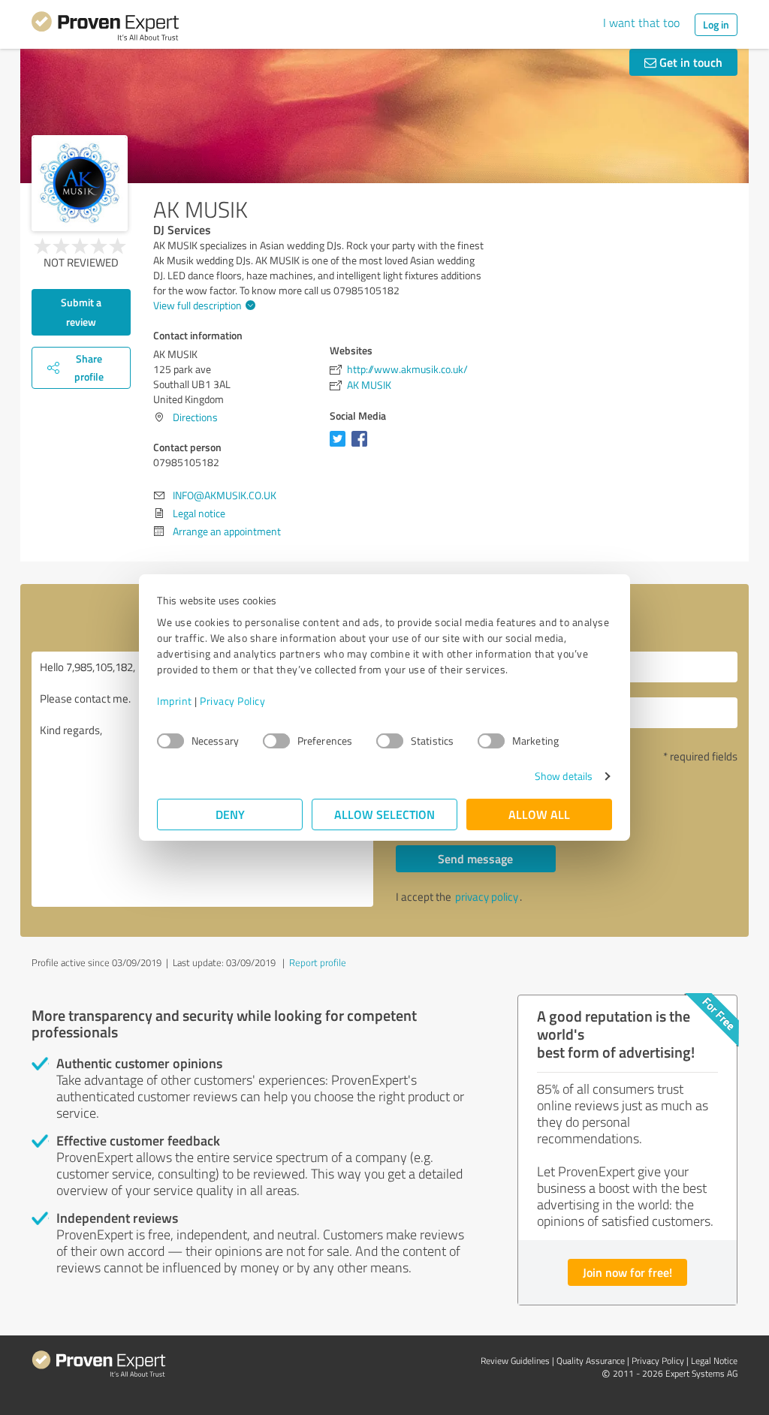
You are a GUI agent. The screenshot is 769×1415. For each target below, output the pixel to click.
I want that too (641, 22)
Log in (716, 24)
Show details (564, 776)
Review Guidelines (515, 1360)
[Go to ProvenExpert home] (105, 28)
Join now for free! (627, 1272)
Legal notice (199, 513)
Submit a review (81, 312)
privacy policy (486, 897)
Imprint (174, 701)
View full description (197, 305)
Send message (475, 858)
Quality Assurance (590, 1360)
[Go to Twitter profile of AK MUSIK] (340, 446)
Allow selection (384, 814)
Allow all (539, 814)
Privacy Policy (232, 701)
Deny (230, 814)
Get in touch (689, 62)
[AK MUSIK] (79, 183)
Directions (195, 417)
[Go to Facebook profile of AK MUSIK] (362, 446)
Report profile (317, 962)
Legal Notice (714, 1360)
